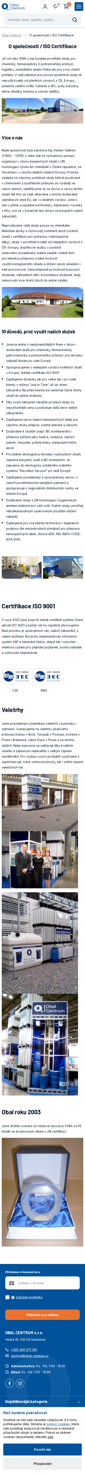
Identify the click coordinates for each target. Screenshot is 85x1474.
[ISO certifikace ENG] (48, 676)
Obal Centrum (11, 35)
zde (50, 1437)
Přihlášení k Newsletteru (22, 1272)
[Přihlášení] (45, 6)
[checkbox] (24, 1297)
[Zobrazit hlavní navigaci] (79, 6)
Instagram (20, 1383)
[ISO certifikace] (17, 676)
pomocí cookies (58, 1424)
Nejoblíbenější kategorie (26, 1401)
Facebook (9, 1383)
